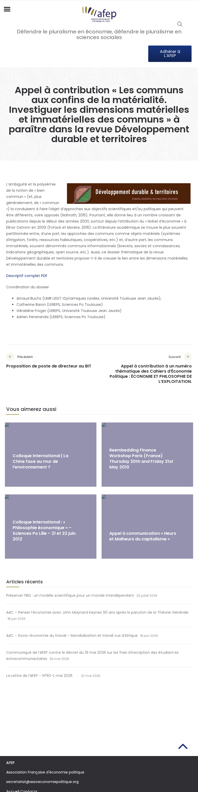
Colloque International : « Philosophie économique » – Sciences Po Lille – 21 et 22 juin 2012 (44, 530)
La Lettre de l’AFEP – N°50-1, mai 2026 (42, 675)
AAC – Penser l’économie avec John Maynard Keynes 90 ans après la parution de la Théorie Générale (97, 612)
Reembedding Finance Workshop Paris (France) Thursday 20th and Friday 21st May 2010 (141, 458)
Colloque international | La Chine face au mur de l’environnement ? (40, 461)
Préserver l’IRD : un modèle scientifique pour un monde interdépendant (70, 595)
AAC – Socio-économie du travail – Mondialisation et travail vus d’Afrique (72, 635)
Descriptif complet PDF (26, 275)
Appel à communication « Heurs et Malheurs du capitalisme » (142, 536)
